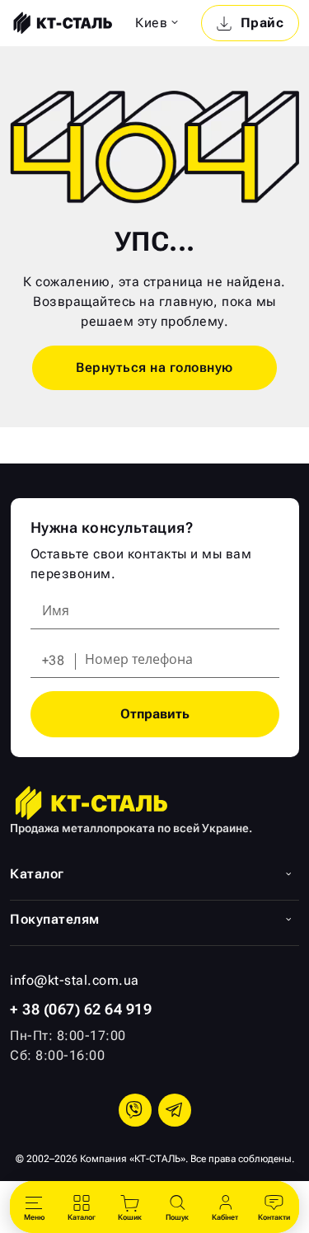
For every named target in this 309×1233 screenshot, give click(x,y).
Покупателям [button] (55, 919)
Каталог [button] (37, 874)
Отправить (155, 714)
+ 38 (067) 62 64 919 (81, 1009)
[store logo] (61, 23)
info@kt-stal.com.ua (74, 980)
